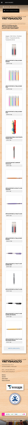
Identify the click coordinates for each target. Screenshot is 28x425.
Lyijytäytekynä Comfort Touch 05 (13, 163)
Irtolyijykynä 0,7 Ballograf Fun (14, 86)
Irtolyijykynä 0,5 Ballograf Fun (14, 112)
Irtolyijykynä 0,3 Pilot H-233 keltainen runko (14, 339)
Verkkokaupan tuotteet (5, 23)
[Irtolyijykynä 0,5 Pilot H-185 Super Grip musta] (14, 303)
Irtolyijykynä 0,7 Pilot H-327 (14, 213)
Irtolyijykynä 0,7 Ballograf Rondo (14, 239)
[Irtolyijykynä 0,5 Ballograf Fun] (14, 101)
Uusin (7, 36)
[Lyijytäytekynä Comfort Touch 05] (14, 152)
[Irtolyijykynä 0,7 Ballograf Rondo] (14, 228)
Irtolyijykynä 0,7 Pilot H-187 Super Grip (14, 264)
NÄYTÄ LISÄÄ (14, 348)
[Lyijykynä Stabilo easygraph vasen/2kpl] (14, 127)
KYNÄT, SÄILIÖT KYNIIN (21, 23)
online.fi (20, 421)
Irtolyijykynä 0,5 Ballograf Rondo (14, 61)
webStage (22, 419)
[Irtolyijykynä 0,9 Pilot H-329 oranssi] (14, 178)
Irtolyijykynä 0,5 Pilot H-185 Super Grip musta (14, 314)
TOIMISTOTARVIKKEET (13, 23)
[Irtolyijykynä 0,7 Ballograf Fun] (14, 75)
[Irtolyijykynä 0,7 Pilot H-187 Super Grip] (14, 253)
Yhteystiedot (5, 378)
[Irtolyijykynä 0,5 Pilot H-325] (14, 279)
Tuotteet (4, 376)
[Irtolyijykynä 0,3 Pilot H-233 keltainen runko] (14, 329)
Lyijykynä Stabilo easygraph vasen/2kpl (14, 137)
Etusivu (4, 374)
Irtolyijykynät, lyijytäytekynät (6, 24)
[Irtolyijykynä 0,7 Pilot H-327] (14, 203)
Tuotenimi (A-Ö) (14, 38)
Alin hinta (13, 36)
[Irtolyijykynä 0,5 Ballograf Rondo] (14, 50)
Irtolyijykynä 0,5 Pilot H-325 (14, 289)
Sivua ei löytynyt (6, 380)
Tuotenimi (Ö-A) (10, 40)
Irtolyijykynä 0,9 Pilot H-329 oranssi (14, 189)
